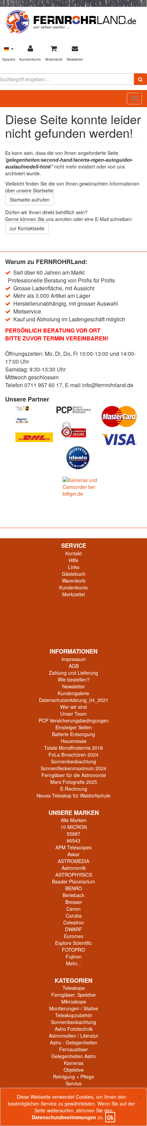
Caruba (74, 915)
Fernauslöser (73, 1049)
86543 (73, 840)
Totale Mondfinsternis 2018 (73, 747)
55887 (73, 833)
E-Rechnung (73, 788)
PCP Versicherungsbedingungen (74, 720)
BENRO (73, 888)
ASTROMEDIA (73, 861)
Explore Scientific (73, 942)
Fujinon (74, 956)
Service (74, 1083)
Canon (73, 908)
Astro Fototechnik (74, 1028)
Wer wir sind (73, 706)
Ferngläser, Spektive (73, 994)
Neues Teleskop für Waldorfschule (73, 795)
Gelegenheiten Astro (73, 1056)
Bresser (73, 901)
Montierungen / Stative (73, 1008)
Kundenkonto (73, 587)
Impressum (74, 659)
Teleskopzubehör (73, 1015)
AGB (74, 665)
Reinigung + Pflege (73, 1076)
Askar (73, 854)
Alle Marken (73, 820)
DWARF (73, 929)
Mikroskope (73, 1001)
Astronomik (74, 867)
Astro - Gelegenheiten (73, 1042)
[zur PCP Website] (73, 410)
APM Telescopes (73, 847)
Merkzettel (73, 594)
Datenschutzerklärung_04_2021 (73, 700)
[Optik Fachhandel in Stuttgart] (71, 21)
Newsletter (73, 686)
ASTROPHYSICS (73, 874)
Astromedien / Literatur (73, 1035)
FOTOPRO (73, 949)
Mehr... (73, 963)
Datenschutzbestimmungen (64, 1117)
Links (73, 567)
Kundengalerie (73, 693)
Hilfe (73, 560)
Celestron (73, 922)
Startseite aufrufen (30, 199)
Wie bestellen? (74, 679)
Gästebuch (73, 573)
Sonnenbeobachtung (73, 761)
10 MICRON (74, 826)
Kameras (73, 1062)
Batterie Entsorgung (73, 734)
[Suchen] (140, 79)
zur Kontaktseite (27, 228)
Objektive (74, 1069)
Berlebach (73, 895)
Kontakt (73, 553)
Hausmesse (73, 740)
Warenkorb (73, 580)
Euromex (73, 936)
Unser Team (73, 713)
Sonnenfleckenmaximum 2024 (73, 768)
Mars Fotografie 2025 (73, 781)
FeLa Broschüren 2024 (73, 754)
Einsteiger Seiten (73, 727)
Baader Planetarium (73, 881)
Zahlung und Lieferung (73, 672)
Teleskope (74, 987)
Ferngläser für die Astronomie (73, 775)
